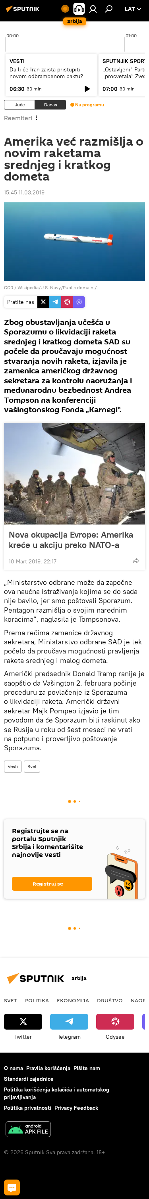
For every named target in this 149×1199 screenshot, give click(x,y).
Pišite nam (87, 1068)
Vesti (13, 766)
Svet (32, 766)
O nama (13, 1068)
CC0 (8, 287)
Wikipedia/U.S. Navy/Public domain (55, 287)
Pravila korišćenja (48, 1068)
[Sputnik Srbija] (24, 11)
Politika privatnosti (27, 1107)
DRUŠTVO (110, 1000)
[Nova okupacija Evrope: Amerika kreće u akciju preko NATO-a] (74, 474)
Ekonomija (73, 1000)
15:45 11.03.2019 (24, 192)
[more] (136, 561)
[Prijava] (93, 9)
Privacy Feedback (76, 1107)
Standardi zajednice (29, 1078)
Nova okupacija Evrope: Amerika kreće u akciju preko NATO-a (71, 539)
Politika (37, 1000)
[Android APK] (28, 1130)
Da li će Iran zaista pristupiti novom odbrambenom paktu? (46, 73)
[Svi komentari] (12, 1187)
